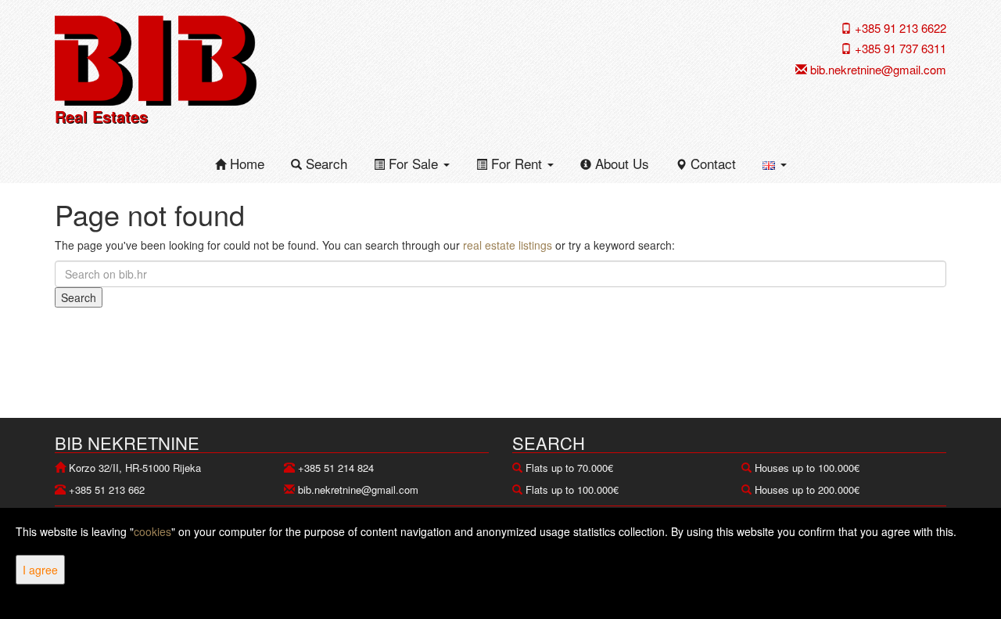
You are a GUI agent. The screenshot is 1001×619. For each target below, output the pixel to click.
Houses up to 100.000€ (807, 467)
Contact (711, 163)
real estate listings (507, 245)
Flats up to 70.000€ (569, 467)
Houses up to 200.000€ (807, 489)
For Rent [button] (516, 163)
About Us (620, 163)
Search (324, 163)
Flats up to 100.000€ (572, 489)
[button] (774, 163)
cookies (152, 531)
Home (245, 163)
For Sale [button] (413, 163)
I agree (40, 570)
